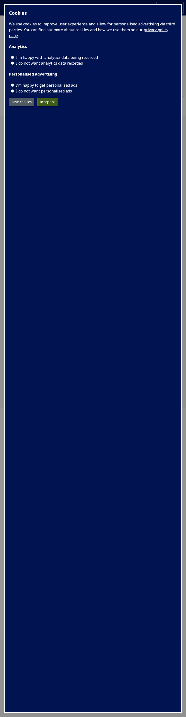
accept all (47, 101)
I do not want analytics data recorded (49, 63)
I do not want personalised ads (44, 91)
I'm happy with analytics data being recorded (57, 57)
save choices (22, 101)
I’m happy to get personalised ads (46, 85)
